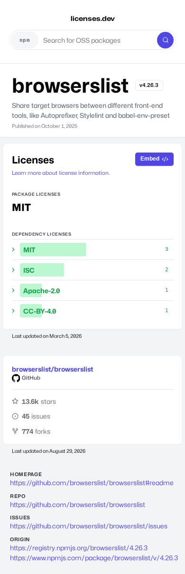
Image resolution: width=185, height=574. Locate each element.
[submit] (165, 40)
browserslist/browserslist (52, 369)
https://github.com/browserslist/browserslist (77, 504)
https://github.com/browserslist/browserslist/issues (88, 526)
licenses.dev (93, 18)
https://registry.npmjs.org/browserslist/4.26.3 (79, 548)
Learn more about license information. (61, 173)
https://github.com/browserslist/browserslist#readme (92, 482)
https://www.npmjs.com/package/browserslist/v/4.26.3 (92, 558)
